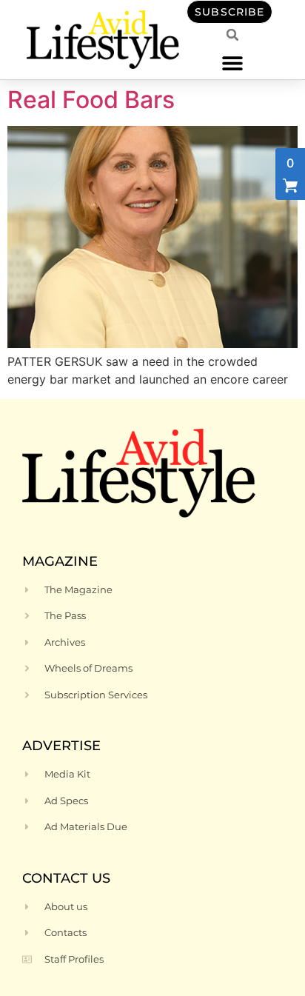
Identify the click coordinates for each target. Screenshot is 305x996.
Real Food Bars (91, 99)
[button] (232, 62)
